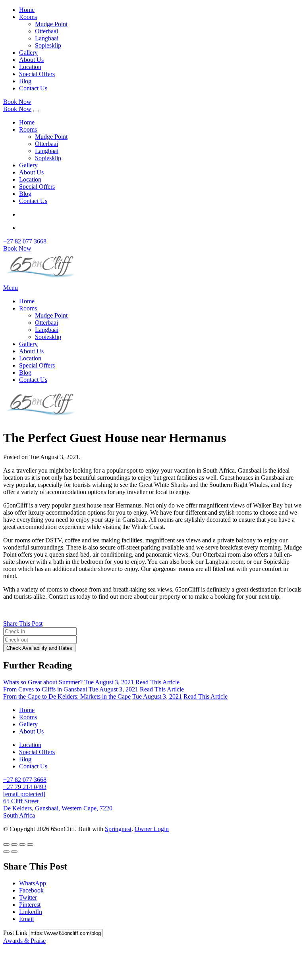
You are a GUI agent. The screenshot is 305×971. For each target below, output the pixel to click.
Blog (25, 81)
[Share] (14, 844)
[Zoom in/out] (30, 844)
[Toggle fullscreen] (22, 844)
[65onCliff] (43, 280)
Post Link (16, 932)
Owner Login (152, 828)
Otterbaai (46, 31)
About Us (31, 59)
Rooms (28, 16)
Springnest (118, 828)
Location (30, 66)
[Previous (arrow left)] (6, 851)
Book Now (17, 101)
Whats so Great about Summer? (43, 682)
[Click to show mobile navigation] (36, 111)
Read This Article (157, 682)
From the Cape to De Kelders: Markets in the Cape (67, 696)
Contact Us (33, 88)
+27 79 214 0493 (24, 786)
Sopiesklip (48, 45)
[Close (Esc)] (6, 844)
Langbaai (46, 38)
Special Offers (37, 74)
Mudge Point (51, 24)
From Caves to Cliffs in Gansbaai (45, 689)
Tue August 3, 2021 (109, 682)
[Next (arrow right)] (14, 851)
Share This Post (22, 623)
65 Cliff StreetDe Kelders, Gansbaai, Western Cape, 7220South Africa (57, 808)
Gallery (28, 52)
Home (27, 9)
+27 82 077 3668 (24, 241)
